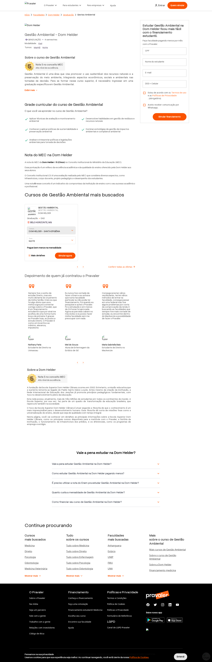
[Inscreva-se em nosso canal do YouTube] (177, 605)
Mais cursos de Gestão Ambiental (167, 549)
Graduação (68, 15)
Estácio (112, 551)
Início (27, 15)
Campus (31, 229)
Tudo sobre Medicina (77, 545)
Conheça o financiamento (80, 598)
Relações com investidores (42, 627)
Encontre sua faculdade (79, 621)
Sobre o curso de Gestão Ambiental (162, 557)
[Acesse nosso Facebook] (148, 605)
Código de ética (36, 633)
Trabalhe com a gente (39, 621)
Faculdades (39, 15)
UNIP (110, 557)
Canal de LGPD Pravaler (118, 627)
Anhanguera (114, 545)
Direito (28, 551)
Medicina (30, 545)
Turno (30, 238)
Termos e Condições (116, 598)
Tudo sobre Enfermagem (79, 557)
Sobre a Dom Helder (160, 564)
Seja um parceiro (37, 610)
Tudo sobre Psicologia (78, 562)
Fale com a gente (37, 615)
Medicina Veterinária (36, 568)
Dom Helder (54, 15)
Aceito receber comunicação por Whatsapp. (163, 106)
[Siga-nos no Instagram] (163, 605)
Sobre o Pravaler (37, 598)
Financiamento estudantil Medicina (85, 610)
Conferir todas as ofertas (120, 266)
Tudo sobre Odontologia (79, 568)
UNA (110, 568)
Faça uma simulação (78, 604)
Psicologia (30, 557)
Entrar (161, 5)
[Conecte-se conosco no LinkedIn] (170, 605)
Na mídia (33, 604)
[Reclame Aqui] (160, 633)
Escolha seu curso (77, 615)
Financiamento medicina (162, 570)
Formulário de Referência (119, 615)
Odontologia (32, 562)
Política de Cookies (116, 604)
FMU (110, 562)
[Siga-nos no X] (155, 605)
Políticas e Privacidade (118, 610)
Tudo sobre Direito (76, 551)
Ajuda (113, 5)
